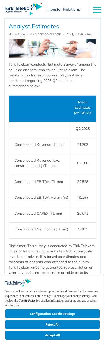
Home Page (17, 34)
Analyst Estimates (78, 34)
